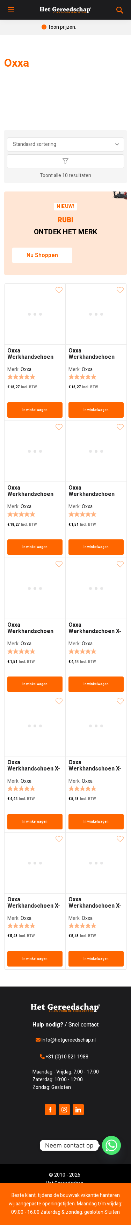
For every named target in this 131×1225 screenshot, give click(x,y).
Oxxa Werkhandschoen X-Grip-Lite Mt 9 (33, 768)
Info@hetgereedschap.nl (68, 1040)
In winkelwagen (35, 410)
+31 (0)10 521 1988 (66, 1057)
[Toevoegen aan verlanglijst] (59, 290)
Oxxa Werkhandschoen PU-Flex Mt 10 (91, 494)
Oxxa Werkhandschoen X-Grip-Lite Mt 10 (94, 631)
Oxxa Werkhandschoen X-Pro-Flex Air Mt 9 (33, 905)
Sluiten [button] (112, 1212)
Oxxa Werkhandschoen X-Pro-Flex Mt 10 (94, 905)
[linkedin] (78, 1109)
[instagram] (64, 1109)
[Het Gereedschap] (66, 10)
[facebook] (50, 1109)
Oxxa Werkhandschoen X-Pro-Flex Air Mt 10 (94, 768)
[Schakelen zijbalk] (65, 161)
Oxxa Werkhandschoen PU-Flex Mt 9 (30, 631)
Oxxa (26, 369)
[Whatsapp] (111, 1145)
